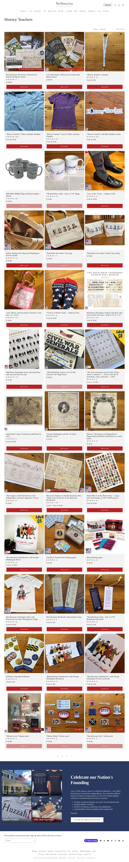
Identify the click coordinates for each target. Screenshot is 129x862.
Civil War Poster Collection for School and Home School (63, 76)
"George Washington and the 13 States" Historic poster (61, 435)
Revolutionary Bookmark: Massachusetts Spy (63, 617)
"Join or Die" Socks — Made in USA (101, 194)
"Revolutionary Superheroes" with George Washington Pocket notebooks (103, 678)
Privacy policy (71, 858)
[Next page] (72, 756)
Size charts (42, 851)
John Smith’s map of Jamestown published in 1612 (23, 435)
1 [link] (57, 756)
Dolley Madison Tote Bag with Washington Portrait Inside (22, 254)
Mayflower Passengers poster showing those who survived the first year (23, 373)
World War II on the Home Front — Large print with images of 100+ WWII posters (103, 497)
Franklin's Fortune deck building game (61, 557)
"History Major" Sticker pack (57, 736)
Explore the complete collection (87, 820)
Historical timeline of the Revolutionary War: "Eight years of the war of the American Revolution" (64, 498)
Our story (41, 854)
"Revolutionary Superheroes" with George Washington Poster (22, 558)
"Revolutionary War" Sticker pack (100, 736)
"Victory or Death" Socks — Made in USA (62, 313)
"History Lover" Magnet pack (17, 736)
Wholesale (75, 851)
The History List (42, 858)
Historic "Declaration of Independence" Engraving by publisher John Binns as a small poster (104, 436)
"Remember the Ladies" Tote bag (59, 253)
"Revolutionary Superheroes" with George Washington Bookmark (62, 678)
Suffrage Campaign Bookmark (17, 676)
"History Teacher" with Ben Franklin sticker (104, 134)
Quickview (104, 87)
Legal (94, 851)
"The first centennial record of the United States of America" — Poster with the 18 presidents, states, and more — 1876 (103, 374)
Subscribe (107, 5)
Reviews (34, 851)
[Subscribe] (34, 840)
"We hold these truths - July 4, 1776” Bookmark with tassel (101, 618)
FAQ (69, 851)
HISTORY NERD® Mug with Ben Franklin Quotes (22, 195)
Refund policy (62, 858)
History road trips (51, 854)
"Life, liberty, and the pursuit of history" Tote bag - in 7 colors (23, 314)
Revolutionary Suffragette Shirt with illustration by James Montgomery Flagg (22, 618)
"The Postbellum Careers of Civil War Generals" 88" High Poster (61, 373)
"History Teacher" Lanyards (97, 75)
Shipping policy (91, 858)
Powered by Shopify (52, 858)
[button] (23, 11)
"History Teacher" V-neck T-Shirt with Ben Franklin (62, 135)
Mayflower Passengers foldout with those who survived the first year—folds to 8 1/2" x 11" (104, 314)
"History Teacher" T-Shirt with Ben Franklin (23, 134)
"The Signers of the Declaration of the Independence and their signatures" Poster (22, 497)
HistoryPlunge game (94, 557)
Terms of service (81, 858)
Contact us (87, 854)
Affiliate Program (85, 851)
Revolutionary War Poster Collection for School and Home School (21, 76)
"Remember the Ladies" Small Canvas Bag (103, 253)
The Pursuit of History (75, 854)
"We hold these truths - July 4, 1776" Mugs (63, 194)
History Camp (62, 854)
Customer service (60, 851)
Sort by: (95, 29)
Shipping (50, 851)
